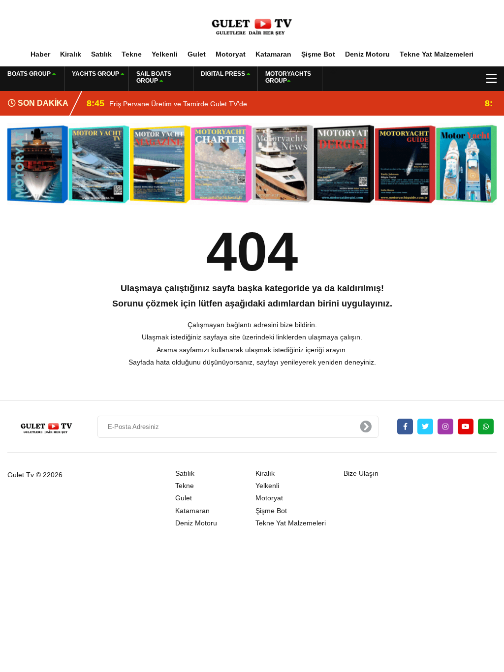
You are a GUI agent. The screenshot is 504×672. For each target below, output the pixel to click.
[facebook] (405, 426)
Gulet (197, 54)
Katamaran (273, 54)
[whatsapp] (486, 426)
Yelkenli (165, 54)
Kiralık (70, 54)
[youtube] (465, 426)
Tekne (132, 54)
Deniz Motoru (367, 54)
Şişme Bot (318, 54)
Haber (40, 54)
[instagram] (445, 426)
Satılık (101, 54)
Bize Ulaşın (361, 473)
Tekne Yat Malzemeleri (436, 54)
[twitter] (425, 426)
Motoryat (231, 54)
